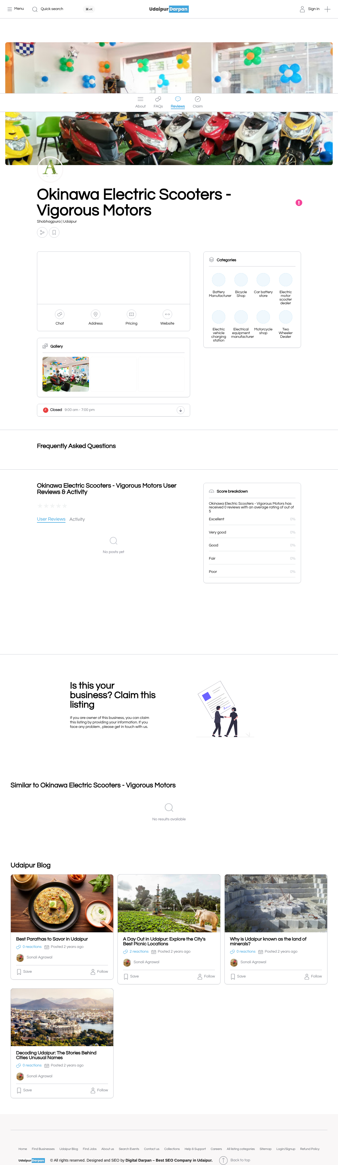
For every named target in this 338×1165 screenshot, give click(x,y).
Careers (216, 1149)
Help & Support (195, 1149)
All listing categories (241, 1149)
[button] (327, 9)
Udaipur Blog (68, 1149)
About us (107, 1149)
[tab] (51, 520)
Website (167, 324)
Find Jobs (90, 1149)
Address (95, 324)
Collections (172, 1149)
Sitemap (265, 1149)
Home (22, 1149)
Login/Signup (285, 1149)
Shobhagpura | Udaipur (57, 222)
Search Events (129, 1149)
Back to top (240, 1160)
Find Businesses (43, 1149)
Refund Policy (310, 1149)
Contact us (151, 1149)
